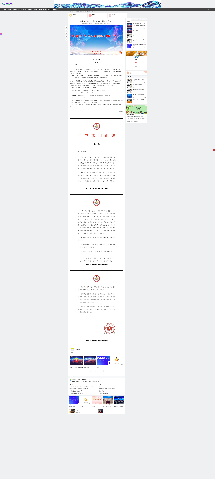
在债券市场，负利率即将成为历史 (133, 119)
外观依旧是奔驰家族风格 (103, 393)
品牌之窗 (20, 9)
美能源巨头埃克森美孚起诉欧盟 (132, 121)
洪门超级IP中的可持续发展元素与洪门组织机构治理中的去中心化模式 (85, 352)
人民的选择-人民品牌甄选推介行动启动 (76, 393)
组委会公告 (55, 9)
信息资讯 (49, 9)
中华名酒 (40, 9)
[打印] (98, 23)
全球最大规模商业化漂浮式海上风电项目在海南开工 (136, 118)
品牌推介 (30, 9)
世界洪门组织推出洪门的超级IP (74, 391)
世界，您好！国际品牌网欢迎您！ (139, 94)
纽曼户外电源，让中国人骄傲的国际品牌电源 (107, 388)
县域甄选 (15, 9)
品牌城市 (9, 9)
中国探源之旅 (101, 391)
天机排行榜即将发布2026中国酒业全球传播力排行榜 (78, 388)
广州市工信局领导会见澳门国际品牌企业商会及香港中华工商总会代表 (139, 116)
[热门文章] (138, 19)
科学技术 (72, 376)
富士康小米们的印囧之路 (137, 84)
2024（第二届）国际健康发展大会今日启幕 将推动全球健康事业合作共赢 (96, 406)
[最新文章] (128, 19)
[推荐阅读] (144, 19)
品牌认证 (45, 9)
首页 (70, 11)
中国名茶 (35, 9)
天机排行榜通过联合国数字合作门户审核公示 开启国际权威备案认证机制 (82, 386)
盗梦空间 (100, 386)
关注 (136, 62)
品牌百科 (25, 9)
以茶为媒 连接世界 (130, 114)
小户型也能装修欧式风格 (103, 390)
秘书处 (76, 379)
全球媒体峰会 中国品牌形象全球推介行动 (76, 390)
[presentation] (118, 398)
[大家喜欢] (133, 19)
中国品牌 (4, 9)
